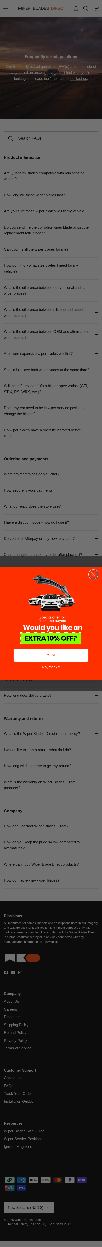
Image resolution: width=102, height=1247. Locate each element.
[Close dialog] (93, 574)
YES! (51, 655)
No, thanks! (51, 667)
